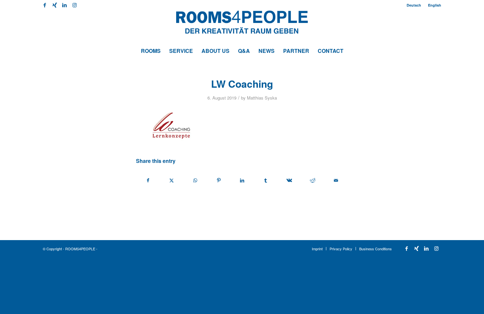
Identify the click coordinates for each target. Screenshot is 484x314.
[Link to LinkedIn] (64, 5)
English (434, 5)
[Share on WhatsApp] (195, 180)
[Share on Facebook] (148, 180)
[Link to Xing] (54, 5)
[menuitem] (414, 5)
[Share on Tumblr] (265, 180)
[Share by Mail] (336, 180)
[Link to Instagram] (74, 5)
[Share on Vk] (289, 180)
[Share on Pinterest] (218, 180)
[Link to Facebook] (44, 5)
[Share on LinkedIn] (242, 180)
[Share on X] (171, 180)
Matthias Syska (262, 98)
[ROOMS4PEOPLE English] (242, 26)
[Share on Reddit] (312, 180)
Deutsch (414, 5)
